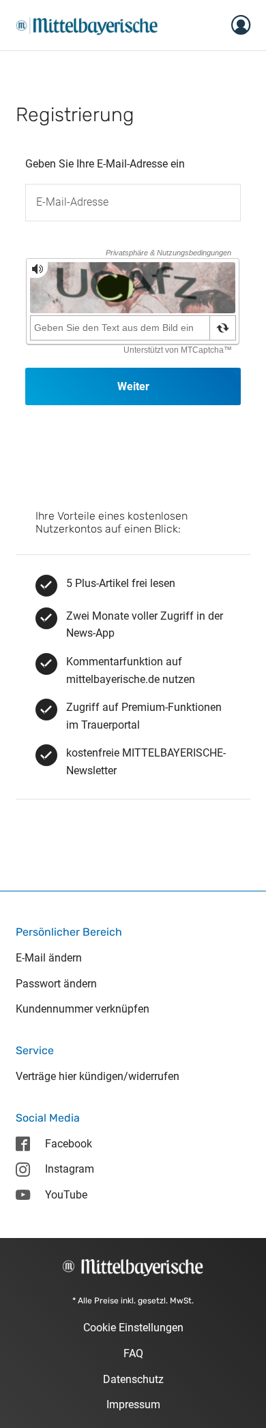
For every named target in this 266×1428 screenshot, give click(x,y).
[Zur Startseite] (87, 24)
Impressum (133, 1404)
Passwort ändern (56, 983)
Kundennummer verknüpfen (82, 1008)
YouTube (66, 1194)
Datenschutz (133, 1379)
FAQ (133, 1353)
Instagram (69, 1168)
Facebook (68, 1143)
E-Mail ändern (49, 957)
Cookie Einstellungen (133, 1327)
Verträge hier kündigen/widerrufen (97, 1076)
